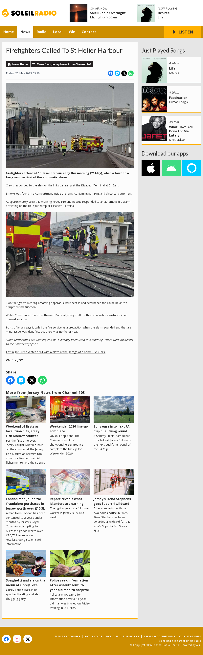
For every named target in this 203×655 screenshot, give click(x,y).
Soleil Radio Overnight (108, 13)
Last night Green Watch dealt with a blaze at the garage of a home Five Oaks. (55, 352)
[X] (27, 639)
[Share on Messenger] (117, 73)
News (25, 31)
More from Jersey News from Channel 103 (64, 64)
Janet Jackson (177, 139)
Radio (41, 31)
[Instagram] (17, 639)
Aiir (198, 645)
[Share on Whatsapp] (131, 73)
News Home (20, 64)
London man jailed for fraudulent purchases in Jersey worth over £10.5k (25, 504)
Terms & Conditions (159, 636)
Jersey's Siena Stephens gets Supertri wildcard (112, 501)
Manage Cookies (67, 636)
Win (72, 31)
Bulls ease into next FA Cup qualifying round (111, 428)
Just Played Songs (163, 50)
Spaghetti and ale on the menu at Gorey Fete (26, 582)
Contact (89, 31)
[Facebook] (6, 639)
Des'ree (164, 13)
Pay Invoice (93, 636)
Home (8, 31)
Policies (112, 636)
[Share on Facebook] (110, 73)
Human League (179, 102)
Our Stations (190, 636)
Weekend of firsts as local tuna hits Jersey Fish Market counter (22, 431)
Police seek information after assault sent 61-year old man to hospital (69, 585)
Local (57, 31)
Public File (131, 636)
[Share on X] (124, 73)
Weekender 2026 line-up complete (69, 428)
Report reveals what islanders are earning (67, 501)
